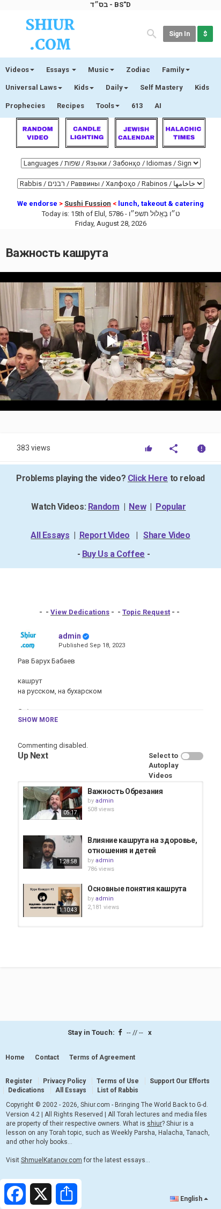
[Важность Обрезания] (52, 803)
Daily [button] (114, 87)
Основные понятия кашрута (137, 888)
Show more (38, 720)
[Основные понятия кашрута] (52, 900)
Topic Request (146, 612)
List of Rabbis (117, 1090)
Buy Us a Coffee (113, 554)
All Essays (50, 535)
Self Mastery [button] (161, 87)
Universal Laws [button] (31, 87)
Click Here (148, 478)
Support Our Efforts (180, 1081)
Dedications (26, 1090)
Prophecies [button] (25, 106)
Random (104, 507)
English (191, 1199)
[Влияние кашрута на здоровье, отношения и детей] (52, 852)
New (137, 507)
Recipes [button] (70, 106)
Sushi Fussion (87, 203)
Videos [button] (17, 70)
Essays (58, 70)
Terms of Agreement (102, 1057)
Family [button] (173, 70)
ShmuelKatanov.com (51, 1160)
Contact (47, 1057)
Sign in (179, 34)
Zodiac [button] (138, 70)
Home (15, 1057)
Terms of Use (118, 1081)
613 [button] (137, 106)
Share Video (166, 535)
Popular (171, 507)
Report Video (104, 535)
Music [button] (98, 70)
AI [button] (157, 106)
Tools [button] (105, 106)
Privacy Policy (64, 1081)
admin (69, 636)
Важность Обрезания (125, 791)
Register (18, 1081)
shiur (154, 1123)
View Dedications (79, 612)
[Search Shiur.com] (151, 33)
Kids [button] (81, 87)
